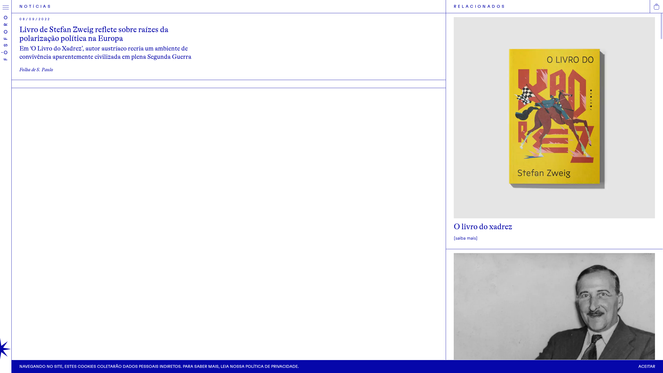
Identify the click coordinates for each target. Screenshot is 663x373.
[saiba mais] (466, 238)
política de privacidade (272, 366)
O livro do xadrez (483, 226)
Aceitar (646, 366)
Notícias (35, 6)
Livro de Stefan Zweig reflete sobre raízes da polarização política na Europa (93, 34)
